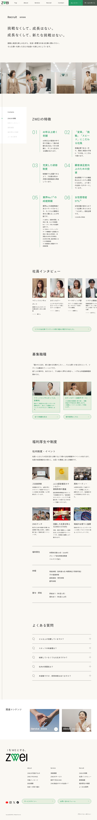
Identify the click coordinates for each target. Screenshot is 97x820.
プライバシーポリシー (84, 814)
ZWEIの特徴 (12, 118)
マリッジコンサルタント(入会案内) (45, 399)
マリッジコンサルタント (39, 302)
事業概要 (54, 773)
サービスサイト (89, 3)
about (66, 728)
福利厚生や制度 (13, 132)
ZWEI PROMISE (32, 776)
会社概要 (30, 783)
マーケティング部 (75, 300)
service (35, 728)
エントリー (74, 3)
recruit (81, 768)
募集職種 (11, 127)
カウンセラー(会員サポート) (76, 398)
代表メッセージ (32, 780)
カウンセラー (55, 300)
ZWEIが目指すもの (33, 773)
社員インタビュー (14, 123)
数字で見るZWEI (56, 780)
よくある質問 (12, 136)
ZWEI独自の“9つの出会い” (59, 783)
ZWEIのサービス (56, 776)
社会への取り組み (33, 787)
